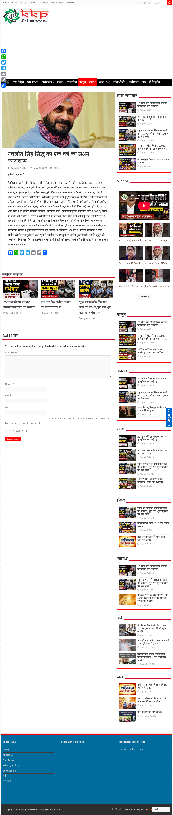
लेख (144, 82)
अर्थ (108, 82)
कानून (82, 82)
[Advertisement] (86, 51)
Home (6, 749)
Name (9, 384)
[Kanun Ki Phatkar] (26, 16)
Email (9, 395)
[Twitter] (145, 3)
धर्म (4, 776)
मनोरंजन (134, 82)
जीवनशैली (119, 82)
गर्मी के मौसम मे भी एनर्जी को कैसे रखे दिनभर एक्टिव (151, 700)
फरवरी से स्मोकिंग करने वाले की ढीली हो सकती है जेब (153, 642)
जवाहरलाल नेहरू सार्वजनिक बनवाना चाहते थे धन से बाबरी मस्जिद (151, 657)
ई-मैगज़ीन (154, 82)
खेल (101, 82)
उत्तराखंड (47, 82)
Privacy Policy (57, 2)
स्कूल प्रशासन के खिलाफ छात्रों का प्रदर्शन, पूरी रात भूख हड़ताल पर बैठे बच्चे (95, 307)
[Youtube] (149, 3)
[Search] (169, 2)
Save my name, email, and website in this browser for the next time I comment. (57, 421)
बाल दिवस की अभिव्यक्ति (149, 712)
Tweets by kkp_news (131, 749)
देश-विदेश (18, 82)
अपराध (92, 82)
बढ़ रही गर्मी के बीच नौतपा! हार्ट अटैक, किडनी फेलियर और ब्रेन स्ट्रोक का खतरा (152, 598)
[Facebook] (141, 3)
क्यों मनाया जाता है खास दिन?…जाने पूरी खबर (152, 538)
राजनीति (72, 82)
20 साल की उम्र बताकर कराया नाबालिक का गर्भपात (19, 305)
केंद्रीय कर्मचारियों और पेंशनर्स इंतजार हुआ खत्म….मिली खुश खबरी (152, 628)
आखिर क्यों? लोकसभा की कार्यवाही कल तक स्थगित (150, 351)
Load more (144, 296)
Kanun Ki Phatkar (19, 168)
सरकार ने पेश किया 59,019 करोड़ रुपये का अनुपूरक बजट (152, 147)
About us (32, 2)
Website (10, 407)
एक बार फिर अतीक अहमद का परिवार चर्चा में (56, 305)
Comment (12, 352)
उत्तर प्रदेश (32, 82)
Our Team (43, 2)
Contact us (71, 2)
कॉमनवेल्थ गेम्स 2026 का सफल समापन (153, 161)
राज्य (60, 82)
